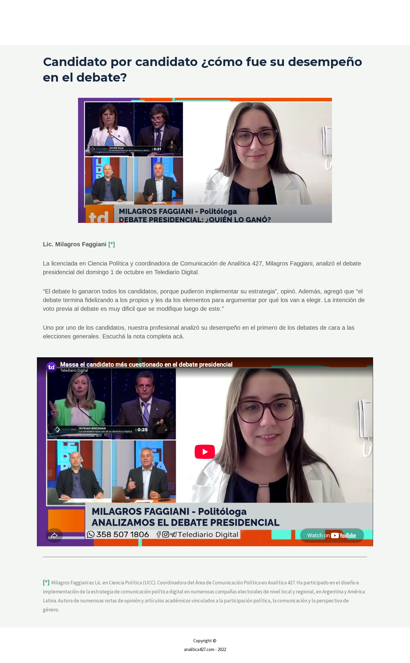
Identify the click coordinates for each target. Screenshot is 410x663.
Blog (376, 22)
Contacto (354, 22)
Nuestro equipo (321, 22)
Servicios (289, 22)
